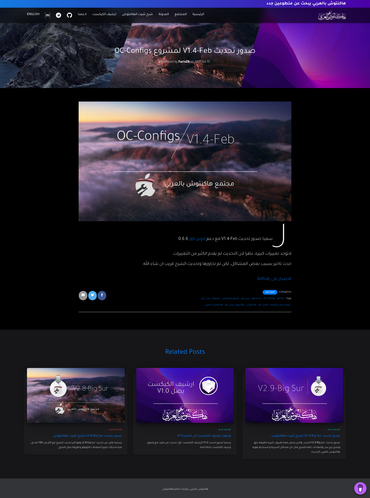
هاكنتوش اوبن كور (234, 305)
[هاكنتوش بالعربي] (332, 15)
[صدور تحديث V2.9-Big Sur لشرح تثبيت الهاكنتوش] (294, 395)
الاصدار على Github (274, 279)
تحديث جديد (270, 292)
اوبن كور (245, 298)
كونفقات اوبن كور (210, 298)
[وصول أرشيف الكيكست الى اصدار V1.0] (185, 395)
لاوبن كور (197, 239)
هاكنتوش (251, 305)
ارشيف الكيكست (104, 14)
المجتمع (181, 14)
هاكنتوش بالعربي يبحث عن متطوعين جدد (306, 4)
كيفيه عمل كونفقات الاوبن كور (274, 305)
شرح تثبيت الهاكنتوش (137, 14)
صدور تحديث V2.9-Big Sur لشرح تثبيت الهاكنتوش (305, 436)
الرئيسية (198, 14)
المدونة (164, 14)
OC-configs (269, 298)
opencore (256, 298)
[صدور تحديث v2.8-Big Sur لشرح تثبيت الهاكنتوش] (76, 395)
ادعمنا (82, 14)
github (280, 298)
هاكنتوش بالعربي (213, 305)
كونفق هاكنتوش (230, 298)
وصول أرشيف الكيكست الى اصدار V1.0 (204, 436)
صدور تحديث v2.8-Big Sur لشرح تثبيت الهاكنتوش (87, 436)
